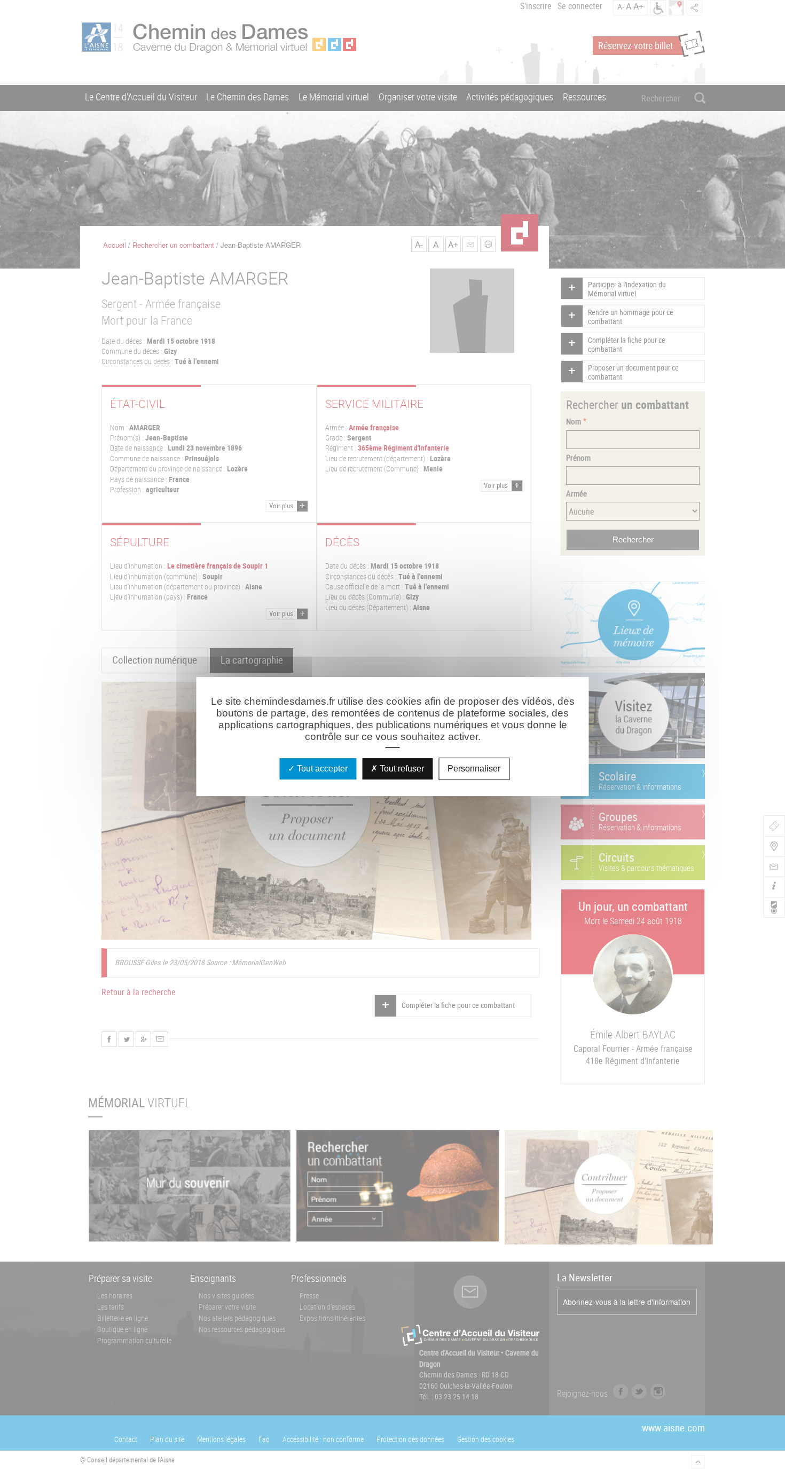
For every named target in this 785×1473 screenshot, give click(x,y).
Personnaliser (474, 768)
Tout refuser (401, 768)
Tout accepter (321, 768)
